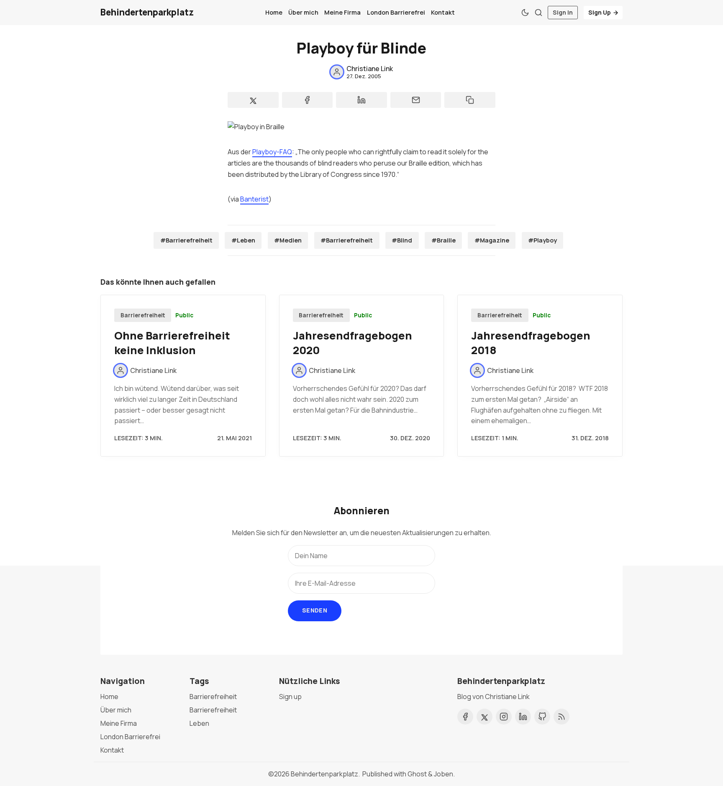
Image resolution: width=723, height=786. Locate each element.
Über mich (303, 12)
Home (273, 12)
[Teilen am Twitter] (253, 100)
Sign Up (599, 12)
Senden (314, 610)
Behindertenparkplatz (324, 773)
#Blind (402, 240)
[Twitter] (484, 717)
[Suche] (538, 12)
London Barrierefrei (396, 12)
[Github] (542, 717)
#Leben (243, 240)
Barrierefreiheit (142, 315)
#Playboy (542, 240)
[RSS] (561, 717)
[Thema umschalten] (525, 12)
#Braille (443, 240)
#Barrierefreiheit (186, 240)
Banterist (254, 199)
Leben (199, 723)
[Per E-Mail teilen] (415, 100)
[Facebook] (465, 717)
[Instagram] (504, 717)
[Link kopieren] (469, 100)
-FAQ (272, 151)
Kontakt (443, 12)
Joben (443, 773)
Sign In (563, 12)
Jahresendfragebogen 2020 (352, 342)
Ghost (417, 773)
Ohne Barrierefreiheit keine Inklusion (172, 342)
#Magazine (491, 240)
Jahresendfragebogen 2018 (530, 342)
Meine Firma (342, 12)
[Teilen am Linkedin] (361, 100)
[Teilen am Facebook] (307, 100)
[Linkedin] (523, 717)
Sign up (290, 696)
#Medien (288, 240)
